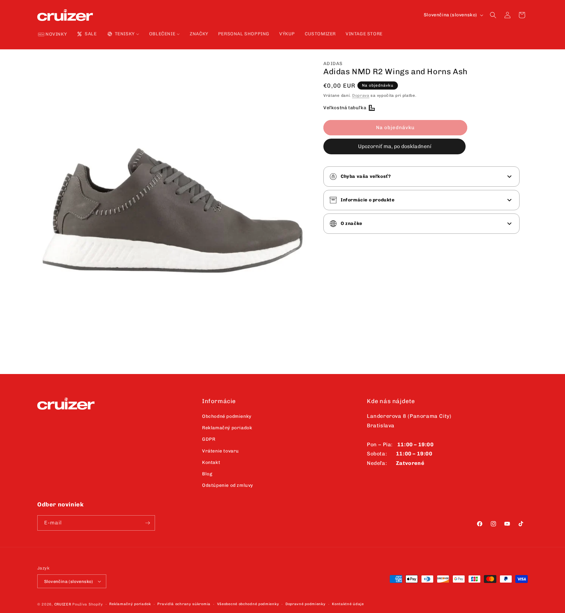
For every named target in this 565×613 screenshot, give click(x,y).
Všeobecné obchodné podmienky (248, 604)
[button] (493, 15)
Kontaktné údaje (348, 604)
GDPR (208, 439)
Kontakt (211, 462)
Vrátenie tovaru (220, 451)
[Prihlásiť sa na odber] (147, 523)
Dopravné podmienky (305, 604)
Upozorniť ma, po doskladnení (394, 146)
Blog (207, 474)
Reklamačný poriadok (227, 428)
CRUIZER (62, 604)
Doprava (360, 95)
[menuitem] (52, 35)
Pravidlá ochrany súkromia (184, 604)
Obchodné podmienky (226, 416)
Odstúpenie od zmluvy (227, 485)
